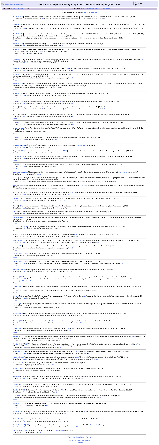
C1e (24, 330)
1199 (39, 174)
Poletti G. (16, 351)
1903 (52, 365)
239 (57, 392)
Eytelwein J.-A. (18, 198)
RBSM (31, 8)
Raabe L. (16, 368)
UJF (83, 440)
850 (66, 340)
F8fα (46, 271)
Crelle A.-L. (16, 122)
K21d (24, 427)
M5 (24, 340)
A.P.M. (65, 151)
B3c (23, 281)
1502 (40, 432)
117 (71, 271)
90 (56, 63)
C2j (24, 242)
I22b (24, 221)
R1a (24, 255)
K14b (24, 413)
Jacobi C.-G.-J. (18, 240)
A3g (24, 290)
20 (69, 158)
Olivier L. (16, 277)
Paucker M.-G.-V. (18, 344)
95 (100, 397)
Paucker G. (16, 336)
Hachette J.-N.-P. (18, 217)
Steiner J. (16, 403)
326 (89, 353)
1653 (63, 213)
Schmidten (16, 376)
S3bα (24, 200)
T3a (24, 365)
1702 (83, 378)
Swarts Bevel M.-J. (19, 425)
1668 (50, 153)
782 (47, 405)
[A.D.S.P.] (41, 51)
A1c (24, 19)
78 (42, 53)
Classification (80, 437)
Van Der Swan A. (18, 430)
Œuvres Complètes (17, 8)
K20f (24, 271)
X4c (90, 242)
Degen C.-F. (16, 151)
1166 (63, 200)
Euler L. (15, 178)
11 (97, 290)
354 (70, 208)
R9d (24, 132)
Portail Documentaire (91, 8)
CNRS (87, 440)
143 (73, 70)
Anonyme (16, 101)
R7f (24, 95)
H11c (24, 63)
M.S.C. (76, 234)
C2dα (24, 88)
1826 (21, 17)
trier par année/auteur (90, 12)
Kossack (16, 246)
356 (55, 166)
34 (124, 38)
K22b (24, 229)
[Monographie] (81, 145)
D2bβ (24, 298)
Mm (24, 371)
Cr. (78, 17)
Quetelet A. (16, 363)
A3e (24, 353)
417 (62, 88)
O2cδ (24, 189)
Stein (14, 395)
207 (59, 386)
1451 (52, 147)
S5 (23, 174)
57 (47, 298)
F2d (49, 88)
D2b (24, 46)
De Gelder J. (17, 145)
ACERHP (80, 442)
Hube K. (15, 234)
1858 (60, 371)
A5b (24, 166)
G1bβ (53, 88)
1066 (121, 263)
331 (97, 359)
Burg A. (15, 107)
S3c (24, 139)
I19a (24, 181)
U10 (24, 392)
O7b (44, 365)
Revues (88, 437)
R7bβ (24, 263)
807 (59, 229)
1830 (67, 421)
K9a (24, 307)
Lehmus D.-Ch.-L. (18, 253)
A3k (24, 347)
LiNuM (108, 8)
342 (60, 347)
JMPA (26, 8)
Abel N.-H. (16, 17)
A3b (24, 279)
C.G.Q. (77, 363)
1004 (51, 255)
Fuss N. (15, 206)
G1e (24, 53)
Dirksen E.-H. (17, 156)
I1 (23, 397)
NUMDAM (102, 8)
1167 (55, 139)
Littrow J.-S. (17, 269)
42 (98, 242)
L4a (24, 421)
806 (77, 427)
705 (67, 221)
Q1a (24, 315)
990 (81, 315)
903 (65, 189)
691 (115, 181)
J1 (42, 19)
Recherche (71, 437)
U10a (24, 147)
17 (144, 28)
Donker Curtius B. (19, 172)
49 (62, 46)
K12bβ (25, 405)
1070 (68, 95)
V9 (23, 432)
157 (46, 132)
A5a (24, 158)
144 (73, 116)
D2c (24, 153)
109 (61, 307)
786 (64, 413)
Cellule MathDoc (76, 440)
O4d (24, 236)
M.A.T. (78, 351)
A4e (24, 28)
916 (76, 236)
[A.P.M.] (72, 192)
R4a (24, 70)
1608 (69, 330)
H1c (24, 378)
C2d (24, 38)
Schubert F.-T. (17, 384)
